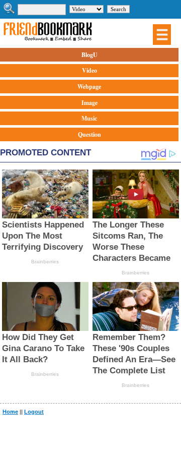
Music (89, 118)
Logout (34, 412)
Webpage (89, 86)
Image (89, 102)
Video (89, 70)
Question (89, 134)
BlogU (89, 54)
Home (10, 412)
